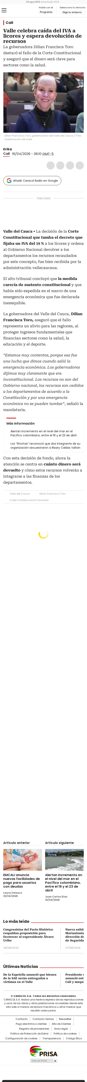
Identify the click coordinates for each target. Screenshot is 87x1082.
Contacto (22, 1019)
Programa (46, 12)
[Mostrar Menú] (4, 10)
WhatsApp (80, 165)
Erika (7, 149)
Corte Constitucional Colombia (29, 500)
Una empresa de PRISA (43, 1051)
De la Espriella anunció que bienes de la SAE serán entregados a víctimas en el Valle (29, 978)
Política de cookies (65, 1033)
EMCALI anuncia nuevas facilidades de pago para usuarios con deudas (21, 881)
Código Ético (74, 1038)
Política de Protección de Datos (29, 1033)
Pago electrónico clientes (31, 1024)
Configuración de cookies (21, 1038)
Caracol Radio (20, 10)
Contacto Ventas (43, 1019)
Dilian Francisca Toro (52, 493)
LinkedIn (70, 165)
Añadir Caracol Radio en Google (35, 181)
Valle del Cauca (20, 493)
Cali (9, 22)
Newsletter (65, 1019)
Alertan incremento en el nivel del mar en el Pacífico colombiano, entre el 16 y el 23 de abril (63, 883)
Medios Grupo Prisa (43, 1060)
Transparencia (51, 1038)
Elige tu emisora (72, 12)
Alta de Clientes (61, 1024)
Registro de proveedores (34, 1028)
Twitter (60, 165)
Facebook (51, 165)
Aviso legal (61, 1028)
